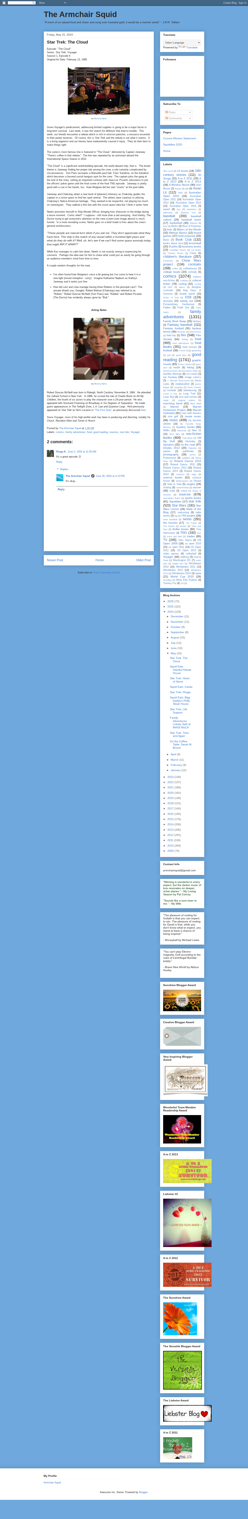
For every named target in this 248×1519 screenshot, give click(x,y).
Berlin (174, 226)
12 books (182, 170)
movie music (193, 416)
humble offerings (172, 374)
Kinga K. (61, 451)
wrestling (167, 580)
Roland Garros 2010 (187, 461)
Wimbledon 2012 (173, 570)
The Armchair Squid (80, 14)
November (177, 621)
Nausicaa (181, 430)
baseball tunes (191, 219)
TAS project (188, 515)
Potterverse (169, 458)
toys (199, 533)
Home (100, 560)
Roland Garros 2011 (182, 464)
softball (184, 491)
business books (191, 246)
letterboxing (189, 390)
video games (171, 553)
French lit (183, 350)
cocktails (194, 264)
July (173, 642)
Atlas (180, 193)
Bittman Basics (178, 232)
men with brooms (191, 413)
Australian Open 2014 (183, 206)
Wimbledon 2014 (181, 573)
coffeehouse (190, 268)
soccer (197, 487)
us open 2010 (193, 543)
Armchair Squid (52, 1482)
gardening (196, 350)
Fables (167, 307)
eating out (186, 300)
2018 (170, 803)
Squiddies (175, 501)
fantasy (197, 321)
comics (60, 432)
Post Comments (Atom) (106, 572)
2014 (170, 824)
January (176, 770)
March (175, 759)
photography (171, 454)
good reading (100, 432)
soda (172, 490)
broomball (195, 243)
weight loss (177, 563)
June (174, 648)
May (174, 653)
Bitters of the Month (189, 229)
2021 (170, 787)
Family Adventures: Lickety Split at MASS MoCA (180, 722)
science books (172, 477)
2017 (170, 808)
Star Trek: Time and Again (179, 734)
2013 (170, 829)
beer (165, 226)
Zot (182, 583)
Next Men (174, 434)
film (183, 335)
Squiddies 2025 (172, 144)
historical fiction (170, 371)
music (173, 420)
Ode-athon (188, 438)
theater (183, 526)
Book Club (184, 239)
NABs (166, 430)
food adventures (181, 343)
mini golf (173, 416)
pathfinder (188, 451)
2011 (170, 840)
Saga (193, 474)
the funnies (170, 522)
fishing (185, 339)
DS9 (188, 297)
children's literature (177, 256)
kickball (171, 390)
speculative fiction (171, 498)
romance (180, 474)
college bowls (171, 271)
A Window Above (179, 184)
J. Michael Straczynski (178, 380)
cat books (196, 250)
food (89, 432)
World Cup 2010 (182, 576)
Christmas (168, 261)
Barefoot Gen (188, 212)
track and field (174, 536)
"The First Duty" (103, 410)
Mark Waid (195, 403)
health (176, 367)
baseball (169, 216)
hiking (190, 367)
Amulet (178, 188)
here (143, 410)
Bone (166, 240)
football (167, 350)
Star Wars (179, 505)
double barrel (187, 294)
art (186, 188)
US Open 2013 (186, 550)
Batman (193, 223)
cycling (198, 284)
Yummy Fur (169, 583)
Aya (178, 209)
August (175, 637)
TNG (183, 533)
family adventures (75, 432)
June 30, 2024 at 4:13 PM (110, 476)
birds (169, 229)
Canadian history (178, 250)
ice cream (191, 374)
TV (165, 540)
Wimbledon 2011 (185, 566)
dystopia (168, 301)
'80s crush (168, 171)
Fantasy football (173, 328)
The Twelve (169, 526)
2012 (170, 834)
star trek (124, 432)
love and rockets (188, 397)
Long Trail (189, 393)
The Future (191, 523)
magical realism (186, 400)
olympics (168, 444)
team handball (170, 519)
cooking (184, 280)
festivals (181, 332)
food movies (190, 347)
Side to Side (174, 484)
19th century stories (182, 172)
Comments (175, 118)
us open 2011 (176, 547)
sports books (193, 497)
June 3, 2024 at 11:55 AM (82, 451)
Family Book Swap (174, 321)
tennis (187, 519)
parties (167, 451)
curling (182, 283)
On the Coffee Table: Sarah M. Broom (181, 744)
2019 (170, 798)
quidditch (186, 458)
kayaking (178, 387)
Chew (193, 253)
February (177, 764)
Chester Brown (175, 253)
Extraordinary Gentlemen (178, 304)
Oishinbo (190, 441)
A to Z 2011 (185, 178)
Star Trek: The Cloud (179, 659)
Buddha (173, 246)
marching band (172, 403)
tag (175, 516)
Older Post (143, 560)
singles (191, 484)
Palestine (192, 448)
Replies (64, 469)
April (174, 754)
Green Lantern (185, 364)
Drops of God (171, 297)
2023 (170, 776)
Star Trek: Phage (180, 692)
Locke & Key (170, 394)
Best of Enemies (191, 226)
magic (166, 400)
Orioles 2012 (171, 447)
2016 (170, 813)
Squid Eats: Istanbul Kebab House (180, 670)
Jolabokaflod (182, 384)
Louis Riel (168, 397)
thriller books (180, 529)
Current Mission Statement (179, 138)
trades (191, 536)
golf (168, 355)
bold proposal (186, 235)
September (178, 632)
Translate (192, 47)
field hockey (195, 332)
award (166, 209)
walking (184, 557)
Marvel (174, 406)
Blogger (143, 1492)
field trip (171, 335)
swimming (183, 512)
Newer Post (55, 560)
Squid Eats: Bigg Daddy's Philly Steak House (180, 701)
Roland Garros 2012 (175, 467)
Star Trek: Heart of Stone (179, 680)
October (176, 627)
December (177, 616)
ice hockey (170, 377)
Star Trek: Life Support (178, 711)
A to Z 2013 (193, 181)
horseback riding (190, 371)
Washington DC (182, 560)
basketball (176, 222)
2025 (170, 606)
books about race (173, 243)
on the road (188, 444)
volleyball (191, 553)
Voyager (135, 432)
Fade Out (183, 307)
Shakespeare (182, 481)
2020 (170, 792)
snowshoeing (182, 487)
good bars (181, 355)
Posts (171, 112)
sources (113, 432)
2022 (170, 782)
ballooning (167, 212)
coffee (175, 268)
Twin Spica (184, 540)
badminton (191, 209)
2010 (170, 845)
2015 (170, 819)
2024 (170, 611)
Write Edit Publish (186, 580)
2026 (170, 601)
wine (198, 573)
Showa (197, 481)
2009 (170, 850)
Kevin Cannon (194, 387)
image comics (193, 377)
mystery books (185, 427)
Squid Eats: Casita (181, 686)
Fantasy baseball (180, 325)
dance (182, 287)
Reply (59, 461)
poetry (193, 454)
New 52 (196, 430)
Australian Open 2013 (188, 202)
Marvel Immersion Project (182, 408)
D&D (170, 287)
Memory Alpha (100, 118)
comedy (192, 272)
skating (167, 487)
